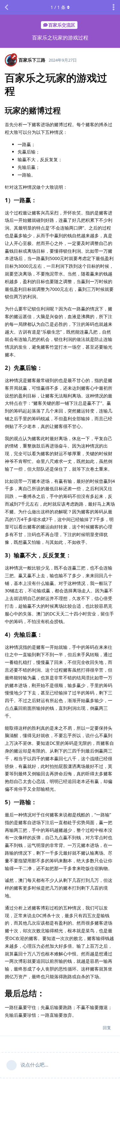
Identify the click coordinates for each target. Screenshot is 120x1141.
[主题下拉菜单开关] (113, 7)
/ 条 (58, 7)
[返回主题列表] (6, 7)
